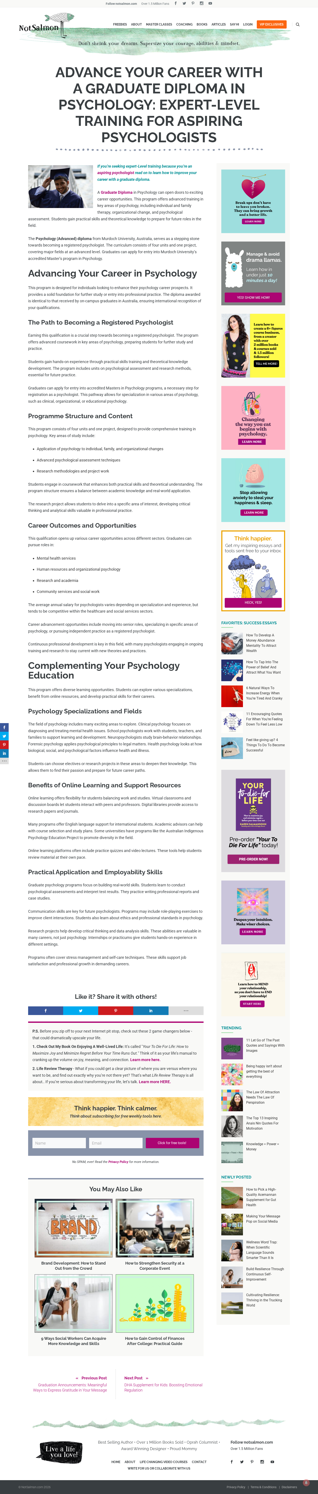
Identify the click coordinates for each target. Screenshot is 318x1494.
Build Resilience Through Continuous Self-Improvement (265, 1274)
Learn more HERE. (155, 1081)
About (136, 24)
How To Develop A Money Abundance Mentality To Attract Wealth (261, 643)
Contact (199, 1462)
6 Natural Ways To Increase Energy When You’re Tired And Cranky (264, 693)
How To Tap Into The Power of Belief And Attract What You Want (263, 667)
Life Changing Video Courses (164, 1462)
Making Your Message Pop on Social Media (263, 1218)
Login (248, 24)
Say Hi (234, 24)
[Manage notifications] (306, 1482)
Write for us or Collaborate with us (159, 1468)
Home (115, 1462)
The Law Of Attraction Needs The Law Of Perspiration (263, 1097)
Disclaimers (289, 1487)
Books (202, 24)
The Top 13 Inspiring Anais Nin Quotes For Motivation (262, 1123)
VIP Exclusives (272, 24)
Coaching (184, 24)
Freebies (120, 24)
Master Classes (159, 24)
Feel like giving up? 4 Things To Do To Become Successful (265, 745)
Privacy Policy (236, 1487)
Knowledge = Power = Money (262, 1146)
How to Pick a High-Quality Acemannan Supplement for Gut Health (261, 1197)
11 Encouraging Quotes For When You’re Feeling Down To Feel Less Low (264, 719)
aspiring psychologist (115, 172)
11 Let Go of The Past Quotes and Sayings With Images (265, 1045)
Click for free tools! (172, 1143)
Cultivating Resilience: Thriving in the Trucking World (264, 1300)
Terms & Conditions (263, 1487)
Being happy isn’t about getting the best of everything (264, 1071)
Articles (219, 24)
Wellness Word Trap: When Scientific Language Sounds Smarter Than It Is (261, 1250)
